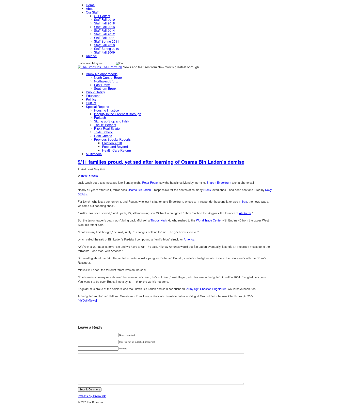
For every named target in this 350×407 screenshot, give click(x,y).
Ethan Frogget (89, 175)
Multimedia (94, 154)
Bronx (207, 190)
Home (90, 5)
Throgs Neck (158, 220)
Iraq (244, 201)
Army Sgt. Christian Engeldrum (206, 289)
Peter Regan (150, 182)
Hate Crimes (103, 135)
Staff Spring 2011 (106, 41)
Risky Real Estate (107, 128)
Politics (91, 99)
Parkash (100, 117)
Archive (91, 56)
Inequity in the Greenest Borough (117, 114)
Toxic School (103, 132)
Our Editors (102, 16)
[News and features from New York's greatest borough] (90, 67)
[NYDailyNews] (87, 300)
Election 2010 (112, 143)
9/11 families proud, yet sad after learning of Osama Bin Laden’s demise (161, 161)
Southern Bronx (105, 88)
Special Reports (97, 106)
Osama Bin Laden (139, 190)
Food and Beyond (115, 146)
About (90, 8)
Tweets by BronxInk (92, 396)
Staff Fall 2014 (104, 30)
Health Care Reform (116, 150)
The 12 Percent (105, 124)
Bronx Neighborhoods (101, 74)
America (189, 239)
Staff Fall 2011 (104, 37)
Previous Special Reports (112, 139)
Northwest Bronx (106, 81)
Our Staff (92, 12)
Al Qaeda (245, 213)
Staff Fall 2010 (104, 45)
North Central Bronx (108, 77)
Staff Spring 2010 (106, 48)
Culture (91, 103)
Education (93, 95)
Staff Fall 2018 (104, 23)
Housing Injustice (106, 110)
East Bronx (102, 84)
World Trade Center (209, 220)
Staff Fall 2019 (104, 19)
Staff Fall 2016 (104, 26)
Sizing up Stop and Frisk (111, 121)
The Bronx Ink (112, 67)
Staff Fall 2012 (104, 34)
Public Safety (95, 92)
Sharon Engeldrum (219, 182)
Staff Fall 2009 (104, 52)
